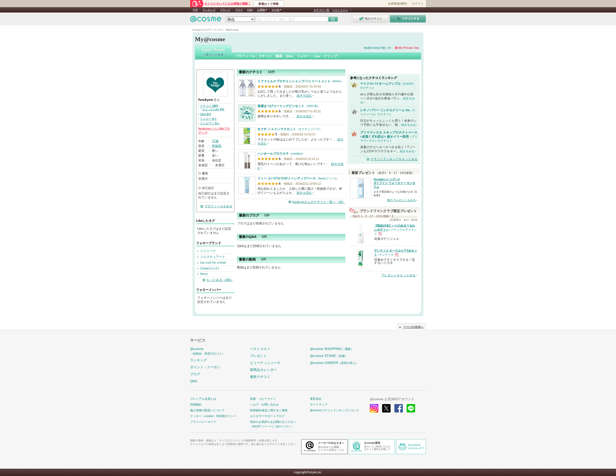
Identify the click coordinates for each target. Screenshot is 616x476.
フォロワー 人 (210, 123)
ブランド (225, 9)
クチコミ (265, 56)
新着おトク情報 (268, 4)
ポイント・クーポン (205, 367)
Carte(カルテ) (209, 268)
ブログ (239, 9)
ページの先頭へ (413, 327)
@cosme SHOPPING (331, 349)
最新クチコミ (260, 377)
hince (204, 274)
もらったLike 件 (213, 109)
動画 (279, 56)
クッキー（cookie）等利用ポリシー (213, 416)
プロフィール (245, 56)
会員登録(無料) (397, 3)
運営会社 (315, 398)
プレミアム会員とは (203, 398)
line (411, 408)
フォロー (303, 56)
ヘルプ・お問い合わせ (264, 404)
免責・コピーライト (263, 398)
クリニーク (208, 251)
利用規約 (196, 404)
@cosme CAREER (334, 363)
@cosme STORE (328, 356)
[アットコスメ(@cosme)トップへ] (205, 20)
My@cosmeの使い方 (377, 48)
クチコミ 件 (209, 106)
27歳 (215, 141)
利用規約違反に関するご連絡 (269, 410)
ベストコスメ (340, 10)
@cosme (207, 351)
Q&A (250, 9)
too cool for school (213, 262)
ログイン (418, 3)
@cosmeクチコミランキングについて (334, 410)
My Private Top (408, 48)
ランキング (209, 9)
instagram (374, 408)
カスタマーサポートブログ (267, 416)
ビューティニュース (265, 363)
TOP (195, 9)
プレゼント (258, 356)
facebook (398, 408)
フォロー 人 (208, 119)
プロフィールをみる (218, 206)
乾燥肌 (216, 146)
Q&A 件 (205, 114)
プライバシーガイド (203, 422)
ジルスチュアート (212, 257)
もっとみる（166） (219, 280)
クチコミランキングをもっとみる (394, 159)
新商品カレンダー (263, 370)
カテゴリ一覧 (321, 10)
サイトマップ (318, 404)
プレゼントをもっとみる (398, 275)
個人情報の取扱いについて (207, 410)
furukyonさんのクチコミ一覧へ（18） (318, 202)
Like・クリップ (325, 56)
